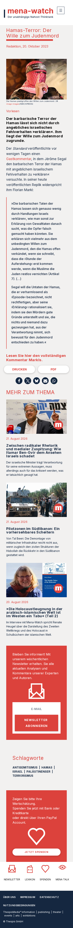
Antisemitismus (25, 767)
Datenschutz (49, 897)
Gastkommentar (18, 159)
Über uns (9, 897)
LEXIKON (30, 879)
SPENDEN (45, 879)
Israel (17, 771)
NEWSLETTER (12, 879)
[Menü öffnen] (60, 10)
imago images (12, 104)
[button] (19, 380)
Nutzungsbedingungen (19, 905)
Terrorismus (22, 775)
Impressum (27, 897)
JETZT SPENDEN (36, 852)
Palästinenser (38, 771)
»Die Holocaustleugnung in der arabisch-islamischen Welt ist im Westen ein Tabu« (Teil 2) (34, 612)
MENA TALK (62, 879)
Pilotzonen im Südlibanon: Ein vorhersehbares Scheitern (33, 530)
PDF (53, 369)
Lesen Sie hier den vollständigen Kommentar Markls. (36, 357)
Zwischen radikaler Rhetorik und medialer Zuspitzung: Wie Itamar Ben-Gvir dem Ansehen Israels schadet (34, 450)
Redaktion (13, 46)
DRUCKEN (19, 369)
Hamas (46, 767)
